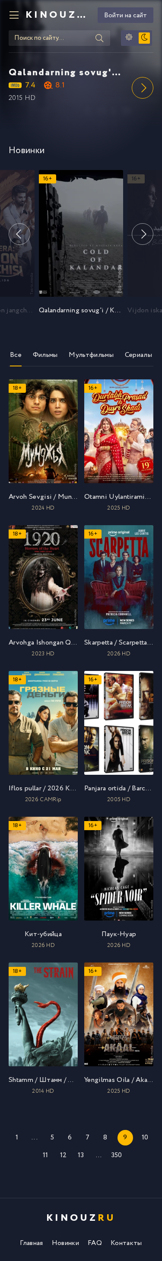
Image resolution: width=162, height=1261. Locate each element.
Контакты (126, 1243)
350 (116, 1155)
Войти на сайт (125, 15)
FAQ (95, 1243)
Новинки (65, 1243)
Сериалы (138, 355)
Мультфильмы (91, 355)
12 (63, 1155)
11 (45, 1155)
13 (81, 1155)
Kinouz (58, 15)
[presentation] (142, 88)
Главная (31, 1243)
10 (145, 1137)
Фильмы (45, 355)
